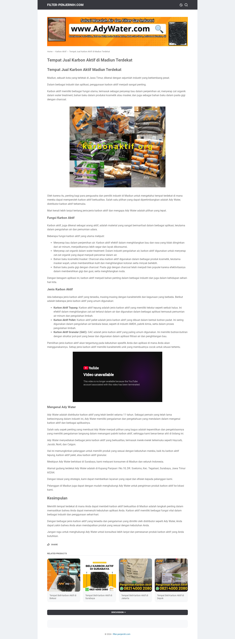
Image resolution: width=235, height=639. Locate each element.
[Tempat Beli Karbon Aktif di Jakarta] (135, 575)
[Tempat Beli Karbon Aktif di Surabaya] (99, 575)
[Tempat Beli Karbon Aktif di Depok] (171, 575)
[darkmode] (181, 5)
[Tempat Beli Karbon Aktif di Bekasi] (63, 575)
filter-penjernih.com (65, 5)
